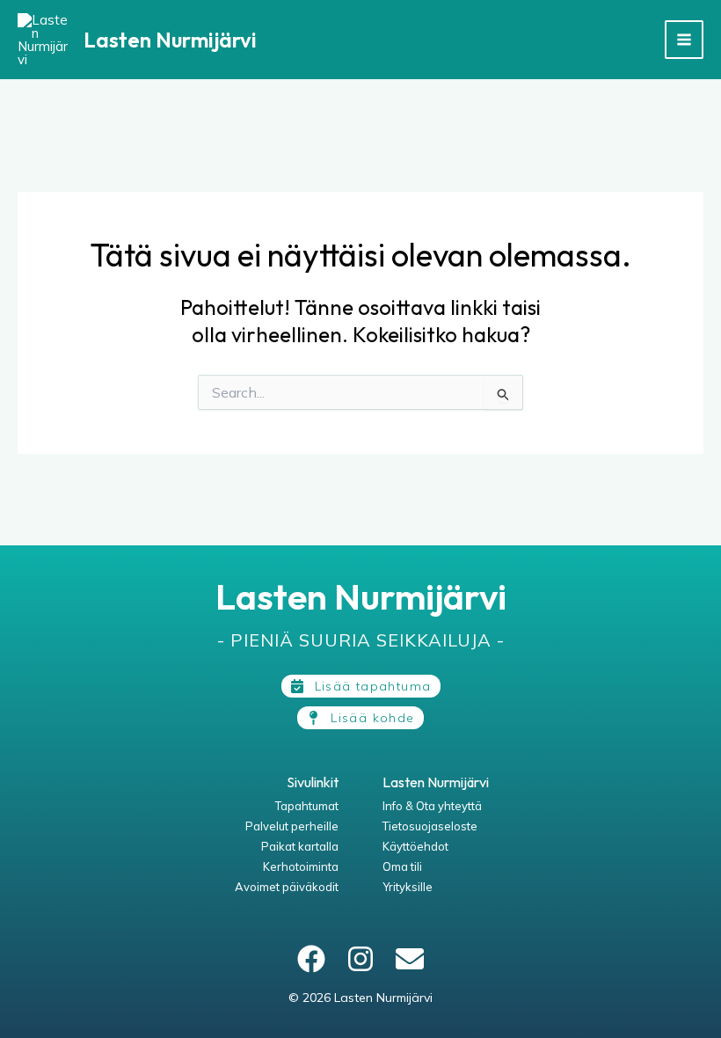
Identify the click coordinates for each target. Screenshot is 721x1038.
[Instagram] (360, 959)
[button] (361, 686)
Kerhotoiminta (301, 866)
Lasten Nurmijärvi (170, 39)
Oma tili (402, 866)
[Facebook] (311, 959)
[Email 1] (410, 959)
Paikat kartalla (300, 846)
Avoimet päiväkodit (287, 887)
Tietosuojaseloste (429, 826)
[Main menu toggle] (684, 40)
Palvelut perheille (292, 826)
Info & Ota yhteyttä (432, 806)
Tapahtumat (307, 806)
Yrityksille (407, 887)
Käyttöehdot (415, 846)
